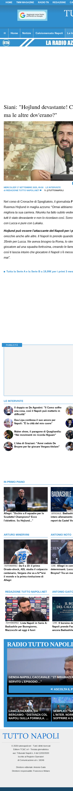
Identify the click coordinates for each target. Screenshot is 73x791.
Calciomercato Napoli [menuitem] (49, 33)
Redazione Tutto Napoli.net (22, 190)
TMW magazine (25, 2)
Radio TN (43, 2)
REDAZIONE (59, 2)
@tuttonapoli (55, 190)
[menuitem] (4, 33)
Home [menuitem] (14, 33)
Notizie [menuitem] (26, 33)
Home (9, 2)
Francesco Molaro (41, 771)
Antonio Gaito (40, 767)
